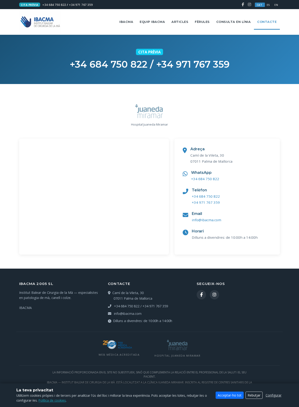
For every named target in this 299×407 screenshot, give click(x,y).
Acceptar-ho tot (230, 395)
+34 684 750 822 (54, 5)
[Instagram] (249, 4)
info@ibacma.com (206, 220)
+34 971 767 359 (81, 5)
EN (276, 5)
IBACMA (126, 22)
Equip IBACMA (152, 22)
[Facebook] (243, 4)
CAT (260, 5)
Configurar (273, 395)
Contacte (267, 22)
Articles (179, 22)
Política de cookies (52, 400)
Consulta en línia (233, 22)
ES (269, 5)
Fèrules (202, 22)
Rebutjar (254, 395)
